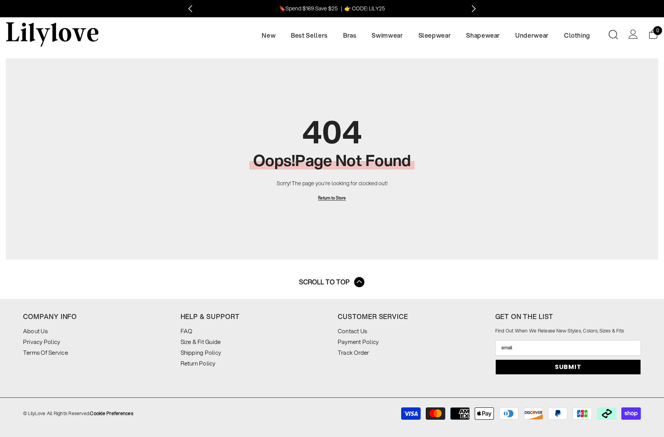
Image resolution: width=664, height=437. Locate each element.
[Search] (613, 34)
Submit (568, 366)
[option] (332, 8)
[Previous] (190, 8)
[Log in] (633, 34)
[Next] (473, 8)
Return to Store (332, 198)
